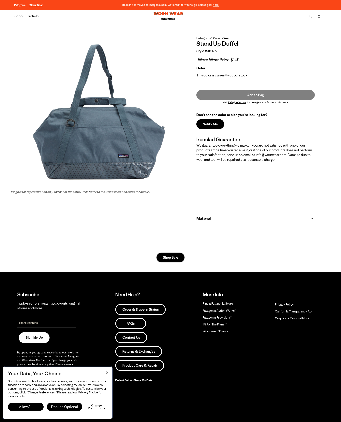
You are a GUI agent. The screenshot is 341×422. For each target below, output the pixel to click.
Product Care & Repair (139, 365)
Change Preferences (96, 407)
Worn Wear (36, 5)
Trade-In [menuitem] (32, 16)
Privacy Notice (88, 392)
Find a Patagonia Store (218, 303)
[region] (57, 393)
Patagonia (20, 5)
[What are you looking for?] (310, 16)
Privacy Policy (284, 304)
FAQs (130, 323)
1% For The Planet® (215, 324)
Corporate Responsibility (292, 318)
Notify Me (210, 124)
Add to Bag (255, 95)
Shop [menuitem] (18, 16)
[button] (319, 16)
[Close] (107, 372)
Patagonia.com (237, 102)
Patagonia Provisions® (217, 317)
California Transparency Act (293, 311)
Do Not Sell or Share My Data (134, 380)
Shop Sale (170, 257)
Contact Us (131, 337)
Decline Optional (64, 407)
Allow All (25, 407)
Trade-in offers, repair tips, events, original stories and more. (48, 305)
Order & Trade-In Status (140, 309)
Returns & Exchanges (138, 351)
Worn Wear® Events (215, 331)
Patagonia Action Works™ (219, 310)
